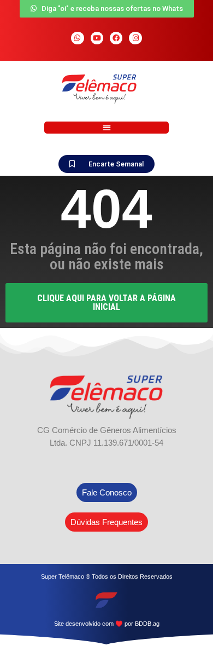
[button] (106, 128)
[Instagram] (135, 38)
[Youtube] (97, 38)
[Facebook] (116, 38)
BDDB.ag (147, 623)
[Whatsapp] (77, 38)
